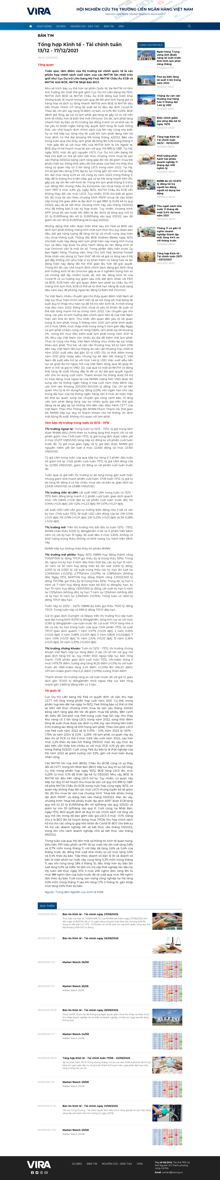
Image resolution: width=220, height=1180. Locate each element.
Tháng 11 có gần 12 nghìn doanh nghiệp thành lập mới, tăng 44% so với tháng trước (169, 234)
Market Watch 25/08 (75, 986)
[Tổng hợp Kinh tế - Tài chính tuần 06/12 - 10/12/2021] (146, 140)
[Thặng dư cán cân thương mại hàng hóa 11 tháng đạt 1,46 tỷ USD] (146, 99)
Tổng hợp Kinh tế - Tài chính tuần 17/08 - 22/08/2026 (96, 1058)
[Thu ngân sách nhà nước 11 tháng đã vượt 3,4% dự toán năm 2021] (146, 209)
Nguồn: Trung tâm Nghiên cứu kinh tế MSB (74, 892)
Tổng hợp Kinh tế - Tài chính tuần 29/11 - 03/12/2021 (169, 256)
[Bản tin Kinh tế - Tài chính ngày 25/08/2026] (167, 1017)
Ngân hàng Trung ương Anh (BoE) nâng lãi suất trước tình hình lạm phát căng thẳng (169, 58)
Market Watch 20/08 (76, 1082)
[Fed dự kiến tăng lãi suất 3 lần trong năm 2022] (146, 80)
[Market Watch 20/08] (167, 1088)
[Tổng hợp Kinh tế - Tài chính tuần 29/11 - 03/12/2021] (146, 256)
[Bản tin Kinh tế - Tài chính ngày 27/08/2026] (167, 921)
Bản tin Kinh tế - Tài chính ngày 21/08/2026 (90, 1106)
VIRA (39, 11)
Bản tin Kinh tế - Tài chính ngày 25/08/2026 (90, 1010)
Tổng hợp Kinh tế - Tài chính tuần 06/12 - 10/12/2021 (169, 140)
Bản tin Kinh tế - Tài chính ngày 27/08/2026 (90, 914)
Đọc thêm (47, 906)
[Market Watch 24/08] (167, 1040)
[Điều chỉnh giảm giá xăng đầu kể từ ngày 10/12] (146, 121)
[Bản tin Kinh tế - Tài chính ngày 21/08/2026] (167, 1112)
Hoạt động (44, 26)
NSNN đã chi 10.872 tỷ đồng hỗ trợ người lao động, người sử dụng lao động (169, 187)
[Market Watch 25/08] (167, 993)
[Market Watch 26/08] (167, 969)
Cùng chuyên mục (151, 45)
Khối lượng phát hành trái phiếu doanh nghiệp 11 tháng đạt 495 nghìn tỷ (167, 162)
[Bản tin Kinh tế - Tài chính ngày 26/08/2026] (167, 945)
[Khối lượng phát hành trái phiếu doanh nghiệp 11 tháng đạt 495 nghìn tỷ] (146, 159)
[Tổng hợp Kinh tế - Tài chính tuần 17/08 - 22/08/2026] (167, 1065)
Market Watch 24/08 (76, 1034)
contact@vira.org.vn (172, 1172)
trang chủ (30, 26)
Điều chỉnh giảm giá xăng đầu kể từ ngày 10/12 (169, 121)
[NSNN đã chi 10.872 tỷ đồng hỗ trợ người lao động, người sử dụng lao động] (146, 184)
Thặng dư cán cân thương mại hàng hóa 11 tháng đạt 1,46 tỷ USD (168, 100)
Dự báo (61, 26)
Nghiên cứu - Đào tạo (85, 26)
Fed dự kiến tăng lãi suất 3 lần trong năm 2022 (169, 80)
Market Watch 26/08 (76, 962)
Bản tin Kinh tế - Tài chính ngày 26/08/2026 (91, 938)
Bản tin (109, 26)
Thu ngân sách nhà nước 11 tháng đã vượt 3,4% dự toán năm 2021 (169, 211)
